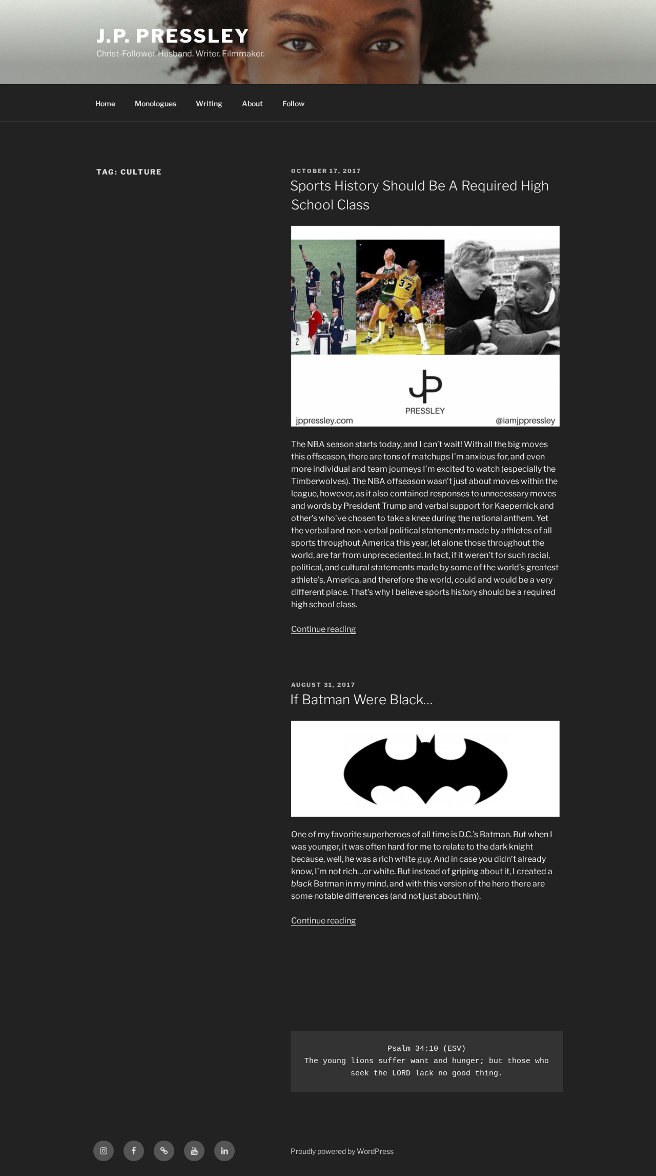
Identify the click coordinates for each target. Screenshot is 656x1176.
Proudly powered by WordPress (342, 1151)
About (252, 103)
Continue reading (323, 629)
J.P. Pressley (173, 36)
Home (105, 103)
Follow (293, 103)
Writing (209, 103)
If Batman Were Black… (361, 699)
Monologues (155, 103)
